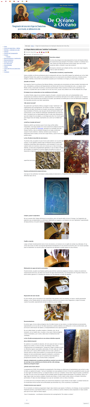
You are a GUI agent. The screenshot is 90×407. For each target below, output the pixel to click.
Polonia (8, 56)
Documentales (8, 65)
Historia (6, 51)
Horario (6, 55)
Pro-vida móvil (8, 63)
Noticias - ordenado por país (12, 50)
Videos (6, 67)
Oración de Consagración (11, 53)
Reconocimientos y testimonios (12, 58)
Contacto (6, 72)
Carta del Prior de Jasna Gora (12, 68)
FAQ (5, 70)
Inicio (5, 46)
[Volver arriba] (88, 402)
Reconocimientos (8, 60)
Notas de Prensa (8, 61)
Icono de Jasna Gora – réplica (12, 48)
